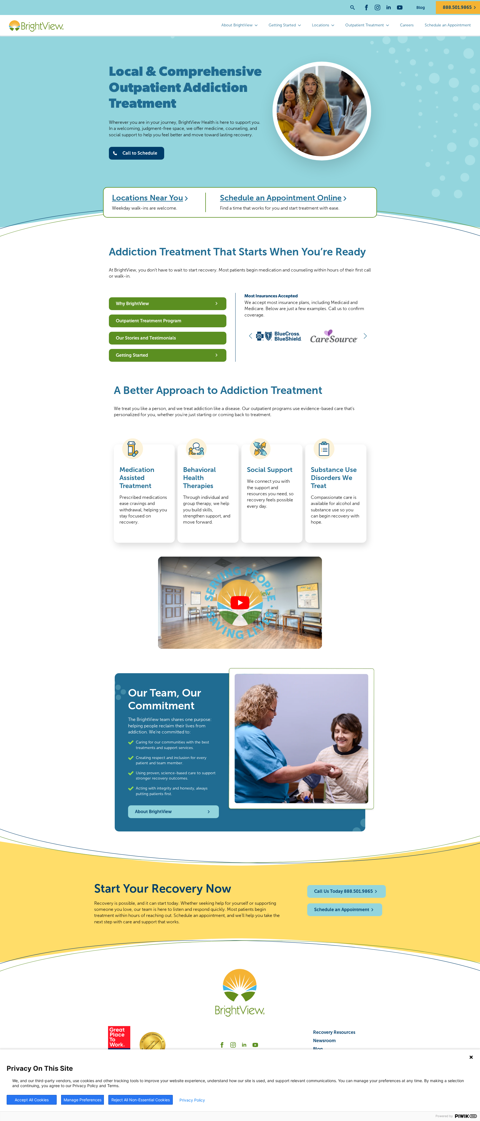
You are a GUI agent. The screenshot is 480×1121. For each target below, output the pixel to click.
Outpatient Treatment (364, 25)
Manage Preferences (82, 1099)
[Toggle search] (352, 7)
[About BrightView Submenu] (257, 25)
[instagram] (377, 7)
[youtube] (399, 7)
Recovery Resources (334, 1032)
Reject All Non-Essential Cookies (140, 1099)
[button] (250, 336)
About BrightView (236, 25)
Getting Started (282, 25)
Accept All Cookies (32, 1099)
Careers (407, 25)
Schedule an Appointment (448, 25)
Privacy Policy (192, 1100)
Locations (320, 25)
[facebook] (366, 7)
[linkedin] (388, 7)
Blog (420, 7)
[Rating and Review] (119, 1045)
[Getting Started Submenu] (301, 25)
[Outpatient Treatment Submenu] (389, 25)
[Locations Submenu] (334, 25)
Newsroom (324, 1040)
